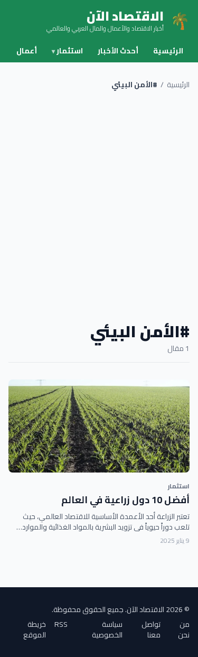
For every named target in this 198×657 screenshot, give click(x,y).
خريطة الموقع (34, 629)
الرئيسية (168, 51)
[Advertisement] (99, 206)
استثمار (67, 51)
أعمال (26, 51)
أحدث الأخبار (118, 51)
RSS (61, 625)
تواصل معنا (151, 629)
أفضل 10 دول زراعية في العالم (125, 499)
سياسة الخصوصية (107, 629)
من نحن (184, 629)
